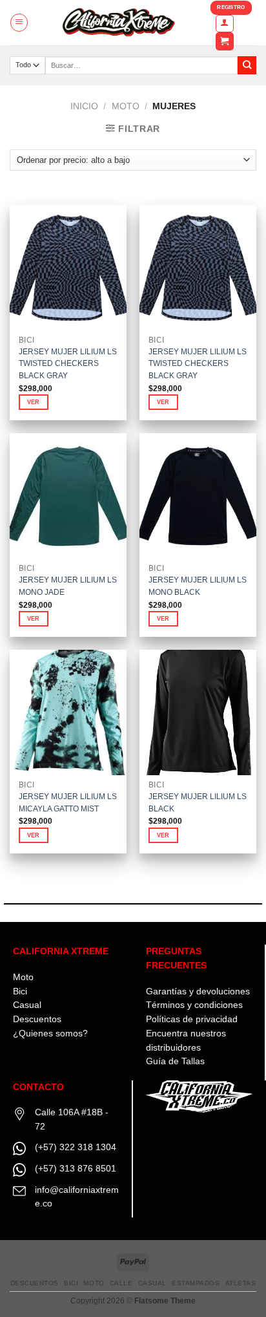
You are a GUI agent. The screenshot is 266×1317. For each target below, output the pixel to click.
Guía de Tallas (175, 1061)
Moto (23, 977)
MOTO (125, 106)
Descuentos (37, 1019)
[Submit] (247, 65)
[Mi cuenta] (225, 23)
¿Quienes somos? (50, 1033)
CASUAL (152, 1283)
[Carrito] (225, 41)
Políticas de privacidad (192, 1019)
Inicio (84, 106)
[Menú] (19, 22)
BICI (71, 1283)
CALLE (121, 1283)
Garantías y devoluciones (198, 991)
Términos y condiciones (194, 1005)
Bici (20, 991)
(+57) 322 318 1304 (75, 1147)
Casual (27, 1005)
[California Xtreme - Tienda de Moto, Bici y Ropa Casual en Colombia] (120, 22)
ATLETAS (240, 1283)
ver (33, 402)
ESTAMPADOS (196, 1283)
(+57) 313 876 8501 (75, 1168)
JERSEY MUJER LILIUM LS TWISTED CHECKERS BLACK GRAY (68, 364)
